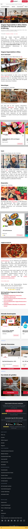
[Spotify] (8, 520)
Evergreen (8, 33)
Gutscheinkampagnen (6, 488)
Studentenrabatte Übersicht (7, 451)
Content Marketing (5, 491)
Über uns (3, 434)
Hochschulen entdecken (6, 478)
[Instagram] (5, 520)
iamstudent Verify (5, 494)
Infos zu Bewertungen (6, 507)
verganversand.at (5, 260)
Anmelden (25, 1)
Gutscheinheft (20, 6)
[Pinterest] (11, 520)
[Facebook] (2, 520)
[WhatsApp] (24, 520)
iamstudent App (4, 461)
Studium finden (4, 475)
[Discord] (15, 520)
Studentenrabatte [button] (5, 6)
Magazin (3, 445)
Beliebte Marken (4, 453)
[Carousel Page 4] (16, 340)
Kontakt (2, 442)
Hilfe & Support (4, 440)
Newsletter (3, 464)
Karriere (2, 437)
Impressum (3, 513)
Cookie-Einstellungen (5, 505)
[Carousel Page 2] (7, 340)
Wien (8, 281)
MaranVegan (4, 85)
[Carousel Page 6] (25, 340)
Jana (17, 33)
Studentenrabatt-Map (6, 456)
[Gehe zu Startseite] (14, 1)
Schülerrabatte (4, 480)
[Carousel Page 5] (20, 340)
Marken (13, 6)
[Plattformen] (19, 1)
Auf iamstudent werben (6, 486)
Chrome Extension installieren (14, 410)
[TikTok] (18, 520)
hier (21, 56)
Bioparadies (4, 183)
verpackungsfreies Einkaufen (8, 276)
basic (2, 151)
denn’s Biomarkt (5, 54)
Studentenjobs (4, 469)
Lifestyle (11, 33)
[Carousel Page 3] (12, 340)
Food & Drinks (4, 281)
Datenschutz (4, 502)
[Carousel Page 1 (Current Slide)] (3, 340)
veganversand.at (6, 242)
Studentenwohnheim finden (7, 472)
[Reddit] (21, 520)
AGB (2, 510)
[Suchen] (1, 4)
